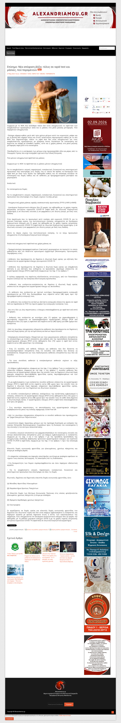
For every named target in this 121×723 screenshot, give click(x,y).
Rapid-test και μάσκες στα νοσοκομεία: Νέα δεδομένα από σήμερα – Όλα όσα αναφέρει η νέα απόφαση (15, 580)
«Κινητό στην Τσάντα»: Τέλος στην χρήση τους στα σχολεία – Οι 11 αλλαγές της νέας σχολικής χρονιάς (49, 557)
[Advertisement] (42, 605)
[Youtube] (62, 698)
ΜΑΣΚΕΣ (42, 74)
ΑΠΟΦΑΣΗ (23, 74)
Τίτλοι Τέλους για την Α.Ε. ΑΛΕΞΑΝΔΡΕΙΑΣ (15, 554)
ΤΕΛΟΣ (29, 74)
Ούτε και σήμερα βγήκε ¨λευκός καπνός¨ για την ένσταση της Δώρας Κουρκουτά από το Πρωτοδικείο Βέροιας (67, 557)
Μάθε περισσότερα (65, 715)
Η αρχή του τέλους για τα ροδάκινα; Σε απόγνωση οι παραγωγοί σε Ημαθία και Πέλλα (33, 558)
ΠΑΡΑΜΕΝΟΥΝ (50, 74)
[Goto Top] (112, 712)
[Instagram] (112, 5)
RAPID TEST (36, 74)
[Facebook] (111, 5)
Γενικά (17, 74)
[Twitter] (113, 5)
